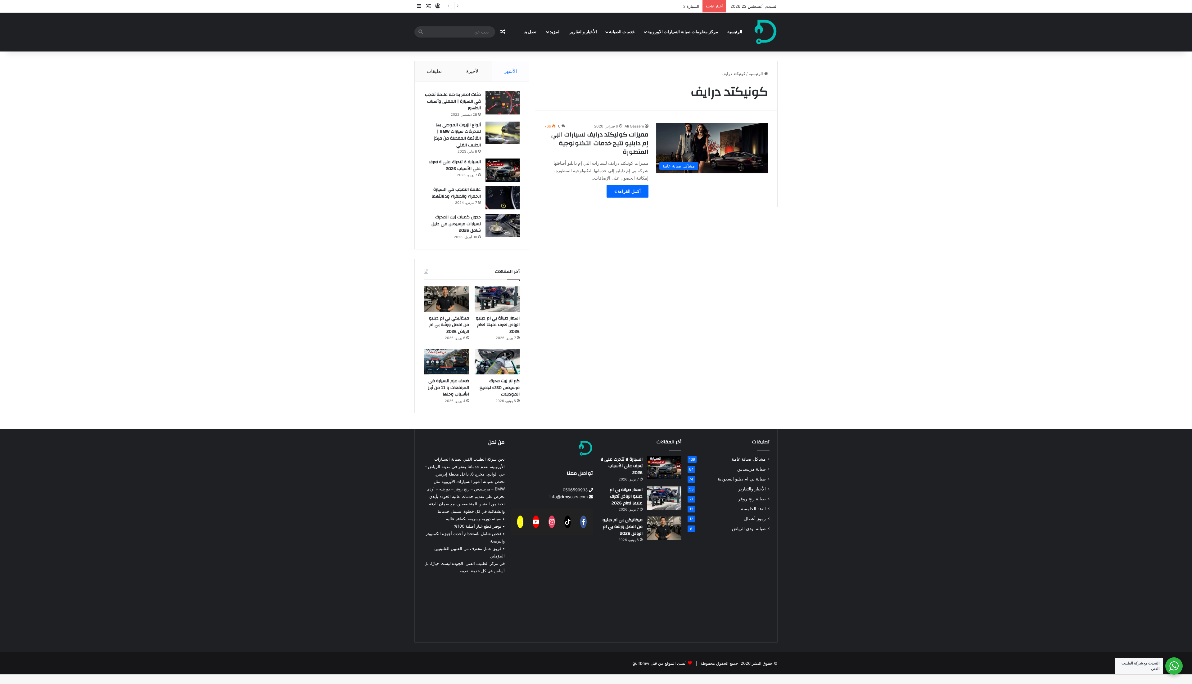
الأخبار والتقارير (583, 32)
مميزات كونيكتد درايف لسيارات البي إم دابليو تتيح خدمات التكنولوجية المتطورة (599, 143)
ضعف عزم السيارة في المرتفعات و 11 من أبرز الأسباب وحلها (448, 387)
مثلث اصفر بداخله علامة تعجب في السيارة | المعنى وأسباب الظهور (453, 101)
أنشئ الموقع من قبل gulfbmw (660, 663)
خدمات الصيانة (622, 32)
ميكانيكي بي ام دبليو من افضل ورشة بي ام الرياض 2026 (449, 325)
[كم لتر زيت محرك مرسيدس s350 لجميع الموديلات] (497, 361)
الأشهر (510, 71)
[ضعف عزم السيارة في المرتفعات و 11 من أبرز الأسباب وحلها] (446, 361)
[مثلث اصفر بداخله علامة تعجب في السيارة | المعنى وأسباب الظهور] (502, 102)
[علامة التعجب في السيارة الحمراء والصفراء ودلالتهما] (502, 197)
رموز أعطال (755, 518)
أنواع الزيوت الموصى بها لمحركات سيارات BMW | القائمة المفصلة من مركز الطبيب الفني (457, 135)
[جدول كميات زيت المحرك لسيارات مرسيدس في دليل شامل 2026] (502, 225)
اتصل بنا (530, 32)
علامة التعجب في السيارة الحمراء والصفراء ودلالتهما (456, 193)
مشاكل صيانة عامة (749, 459)
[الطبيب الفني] (765, 32)
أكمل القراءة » (627, 191)
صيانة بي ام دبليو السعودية (742, 478)
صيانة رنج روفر (752, 498)
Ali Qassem (634, 126)
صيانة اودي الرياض (749, 528)
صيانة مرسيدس (751, 469)
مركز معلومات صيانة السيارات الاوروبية (683, 32)
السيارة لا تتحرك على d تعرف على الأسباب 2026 (657, 6)
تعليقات (434, 71)
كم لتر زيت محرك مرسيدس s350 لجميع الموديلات (500, 387)
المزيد (555, 32)
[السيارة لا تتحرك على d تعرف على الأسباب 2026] (502, 170)
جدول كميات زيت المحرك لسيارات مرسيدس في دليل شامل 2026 (456, 224)
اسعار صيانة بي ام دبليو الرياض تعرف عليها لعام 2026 (498, 325)
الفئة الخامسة (753, 508)
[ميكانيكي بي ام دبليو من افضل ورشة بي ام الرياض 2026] (446, 299)
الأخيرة (473, 71)
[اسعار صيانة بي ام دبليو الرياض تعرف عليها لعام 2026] (497, 299)
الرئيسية (734, 32)
